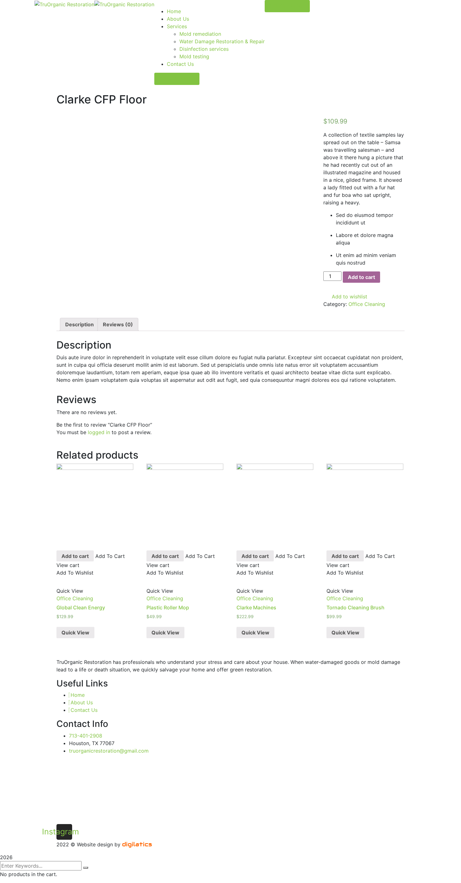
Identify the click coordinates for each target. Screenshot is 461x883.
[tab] (79, 324)
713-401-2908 (175, 79)
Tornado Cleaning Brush (355, 607)
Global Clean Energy (80, 607)
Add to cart (361, 277)
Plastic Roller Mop (167, 607)
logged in (99, 432)
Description (79, 324)
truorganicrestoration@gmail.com (109, 751)
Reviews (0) (118, 324)
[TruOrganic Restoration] (64, 4)
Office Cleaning (366, 304)
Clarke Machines (256, 607)
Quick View (75, 632)
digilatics (137, 844)
